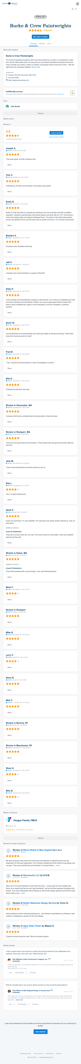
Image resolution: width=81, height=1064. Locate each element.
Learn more (60, 94)
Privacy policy (50, 1053)
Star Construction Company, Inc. (36, 959)
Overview (33, 43)
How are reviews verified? (56, 137)
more (58, 865)
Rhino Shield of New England (38, 849)
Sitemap (58, 1053)
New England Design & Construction (37, 990)
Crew (49, 43)
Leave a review (41, 36)
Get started (41, 1031)
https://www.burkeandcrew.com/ (18, 80)
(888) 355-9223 (31, 1057)
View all (40, 113)
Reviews (42, 43)
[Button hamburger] (77, 4)
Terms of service (38, 1053)
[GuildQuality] (10, 4)
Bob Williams (17, 959)
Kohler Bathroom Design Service (39, 902)
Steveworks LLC (31, 875)
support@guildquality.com (46, 1057)
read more (19, 1000)
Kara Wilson (17, 990)
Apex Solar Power (32, 925)
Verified (9, 150)
